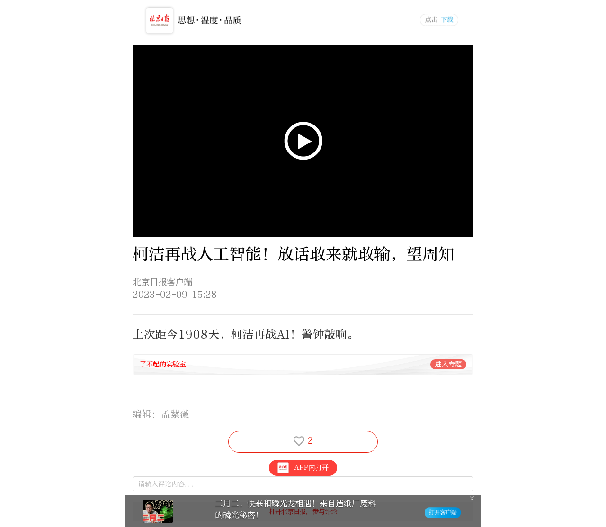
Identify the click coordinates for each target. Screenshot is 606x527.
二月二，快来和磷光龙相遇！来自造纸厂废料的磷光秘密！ (295, 509)
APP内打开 (311, 468)
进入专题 (448, 364)
